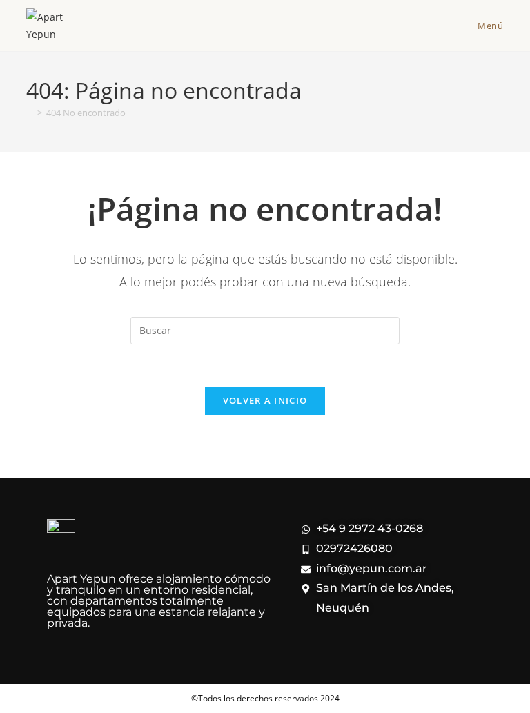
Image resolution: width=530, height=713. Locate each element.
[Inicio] (29, 112)
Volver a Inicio (265, 400)
